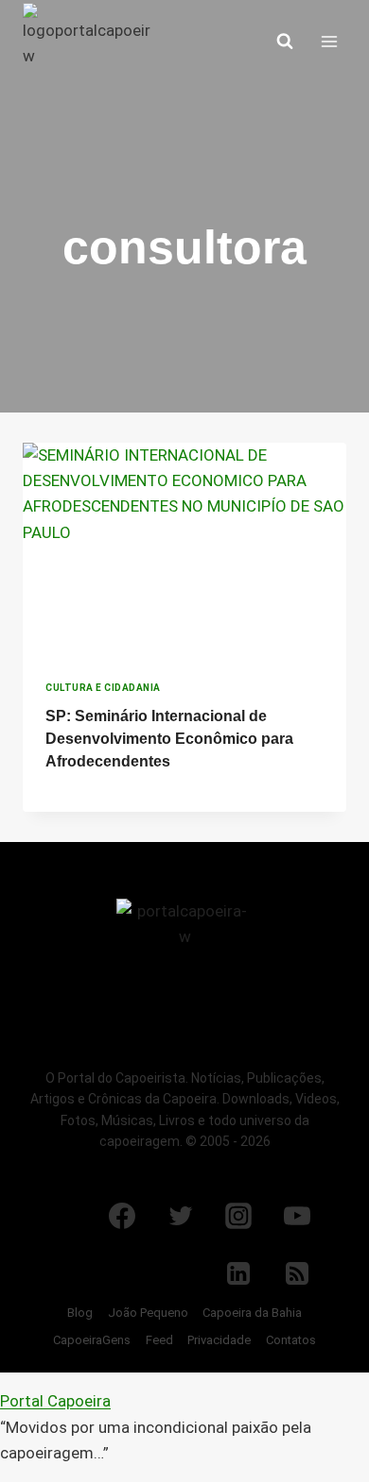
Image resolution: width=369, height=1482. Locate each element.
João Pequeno (148, 1312)
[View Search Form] (285, 42)
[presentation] (184, 550)
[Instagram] (238, 1215)
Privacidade (219, 1340)
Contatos (291, 1340)
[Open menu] (328, 41)
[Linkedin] (238, 1273)
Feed (159, 1340)
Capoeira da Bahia (252, 1312)
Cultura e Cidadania (103, 687)
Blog (80, 1312)
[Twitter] (180, 1215)
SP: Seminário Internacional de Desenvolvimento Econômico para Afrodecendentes (169, 738)
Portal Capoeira (55, 1400)
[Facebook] (122, 1215)
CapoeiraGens (92, 1340)
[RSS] (297, 1273)
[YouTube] (297, 1215)
